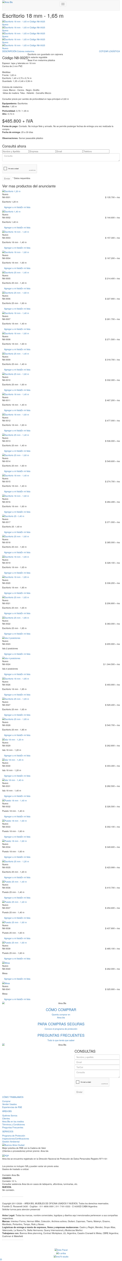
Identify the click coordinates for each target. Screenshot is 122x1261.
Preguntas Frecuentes (12, 1127)
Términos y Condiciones (13, 1124)
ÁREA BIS (7, 1111)
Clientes (6, 1118)
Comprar (6, 1101)
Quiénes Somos (9, 1115)
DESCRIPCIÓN (9, 51)
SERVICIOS (7, 1131)
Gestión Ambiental (10, 1141)
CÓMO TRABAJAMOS (12, 1097)
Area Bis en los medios (13, 1121)
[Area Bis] (7, 1)
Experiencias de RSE (12, 1107)
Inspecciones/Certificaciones (15, 1138)
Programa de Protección (13, 1135)
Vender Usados (9, 1104)
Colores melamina (25, 51)
